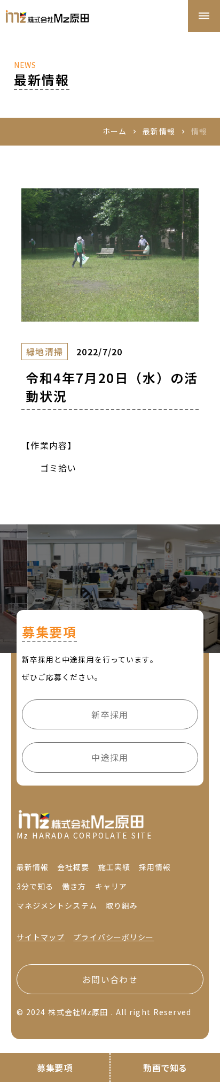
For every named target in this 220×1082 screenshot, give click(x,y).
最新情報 (159, 131)
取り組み (122, 906)
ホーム (115, 131)
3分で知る (35, 886)
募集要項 (55, 1067)
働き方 (74, 886)
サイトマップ (41, 937)
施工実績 (114, 867)
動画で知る (165, 1067)
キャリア (111, 886)
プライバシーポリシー (113, 937)
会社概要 (73, 867)
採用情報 (155, 867)
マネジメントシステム (57, 906)
